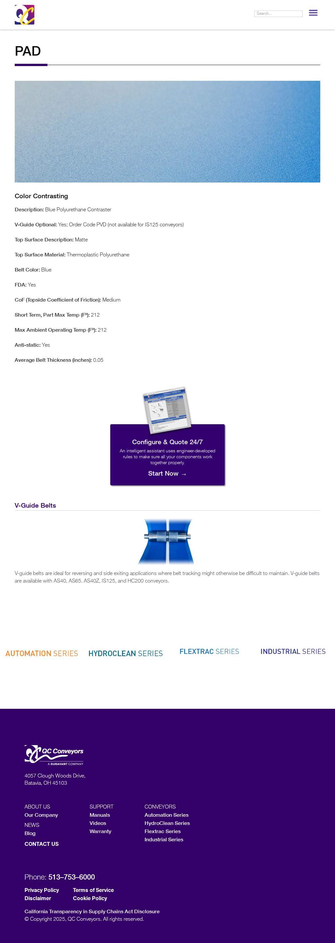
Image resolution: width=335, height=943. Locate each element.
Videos (98, 823)
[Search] (299, 14)
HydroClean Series (167, 823)
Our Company (41, 815)
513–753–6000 (71, 877)
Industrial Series (164, 839)
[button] (313, 13)
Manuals (100, 815)
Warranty (100, 831)
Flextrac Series (163, 831)
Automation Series (166, 815)
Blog (30, 833)
